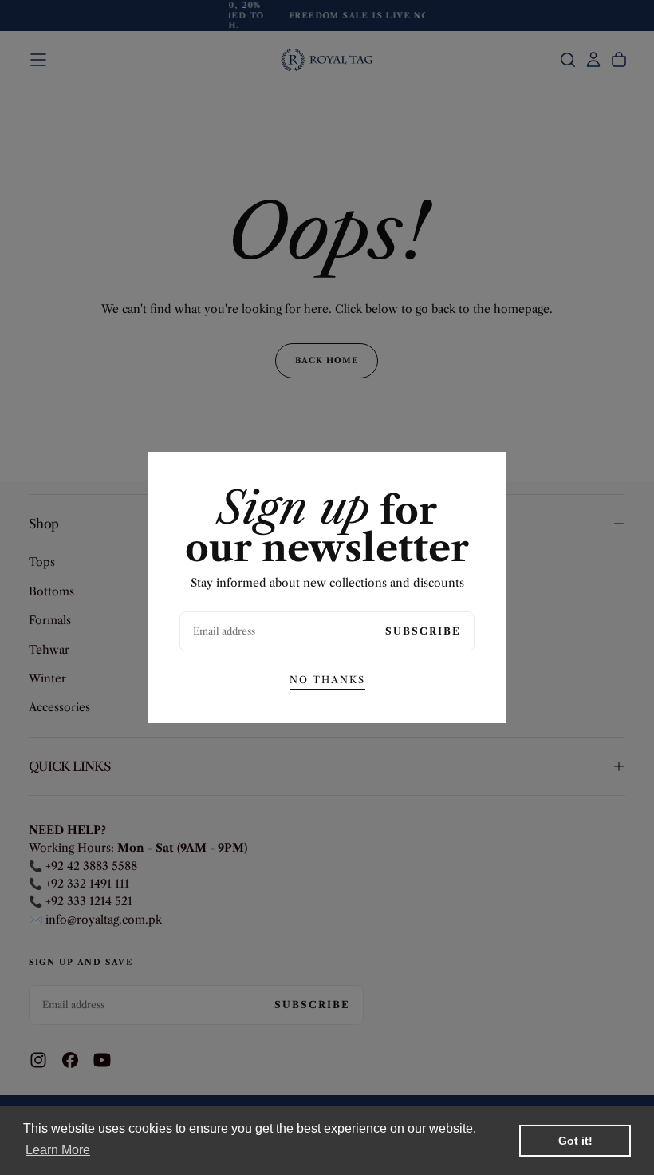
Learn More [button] (58, 1150)
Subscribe (423, 631)
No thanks (327, 680)
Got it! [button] (575, 1140)
